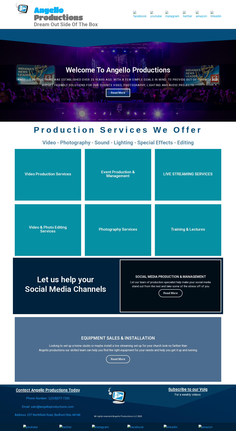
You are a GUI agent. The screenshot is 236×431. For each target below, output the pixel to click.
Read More (170, 293)
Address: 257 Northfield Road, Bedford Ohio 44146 (47, 415)
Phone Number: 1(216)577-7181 (48, 398)
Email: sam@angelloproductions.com (48, 407)
